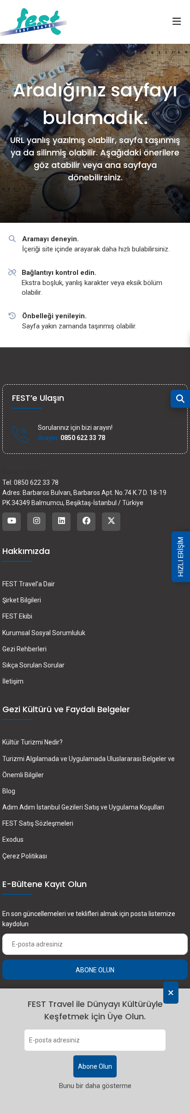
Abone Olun (95, 1066)
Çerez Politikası (24, 856)
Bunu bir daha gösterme (95, 1086)
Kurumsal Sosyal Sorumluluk (43, 633)
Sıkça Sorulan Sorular (33, 665)
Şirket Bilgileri (21, 600)
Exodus (13, 839)
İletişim (13, 681)
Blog (8, 791)
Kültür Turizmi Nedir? (32, 742)
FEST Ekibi (17, 616)
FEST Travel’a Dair (28, 584)
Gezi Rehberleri (24, 649)
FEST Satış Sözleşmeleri (37, 823)
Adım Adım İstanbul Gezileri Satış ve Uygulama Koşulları (83, 807)
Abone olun (95, 970)
